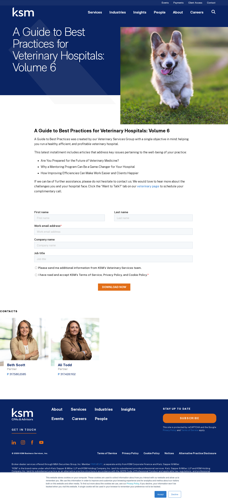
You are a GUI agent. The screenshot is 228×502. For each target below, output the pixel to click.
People (160, 12)
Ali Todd (65, 365)
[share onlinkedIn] (14, 442)
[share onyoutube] (41, 442)
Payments (178, 3)
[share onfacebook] (32, 442)
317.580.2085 (18, 374)
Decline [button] (174, 494)
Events (165, 3)
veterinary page (148, 186)
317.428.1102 (68, 374)
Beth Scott (16, 365)
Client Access (195, 3)
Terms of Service (189, 430)
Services (95, 12)
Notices (169, 453)
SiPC (100, 464)
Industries (117, 12)
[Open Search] (213, 12)
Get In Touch (24, 429)
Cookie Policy (152, 453)
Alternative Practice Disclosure (197, 453)
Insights (139, 12)
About (178, 12)
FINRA (94, 464)
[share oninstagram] (23, 442)
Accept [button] (160, 494)
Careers (196, 12)
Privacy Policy (133, 483)
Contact (211, 3)
